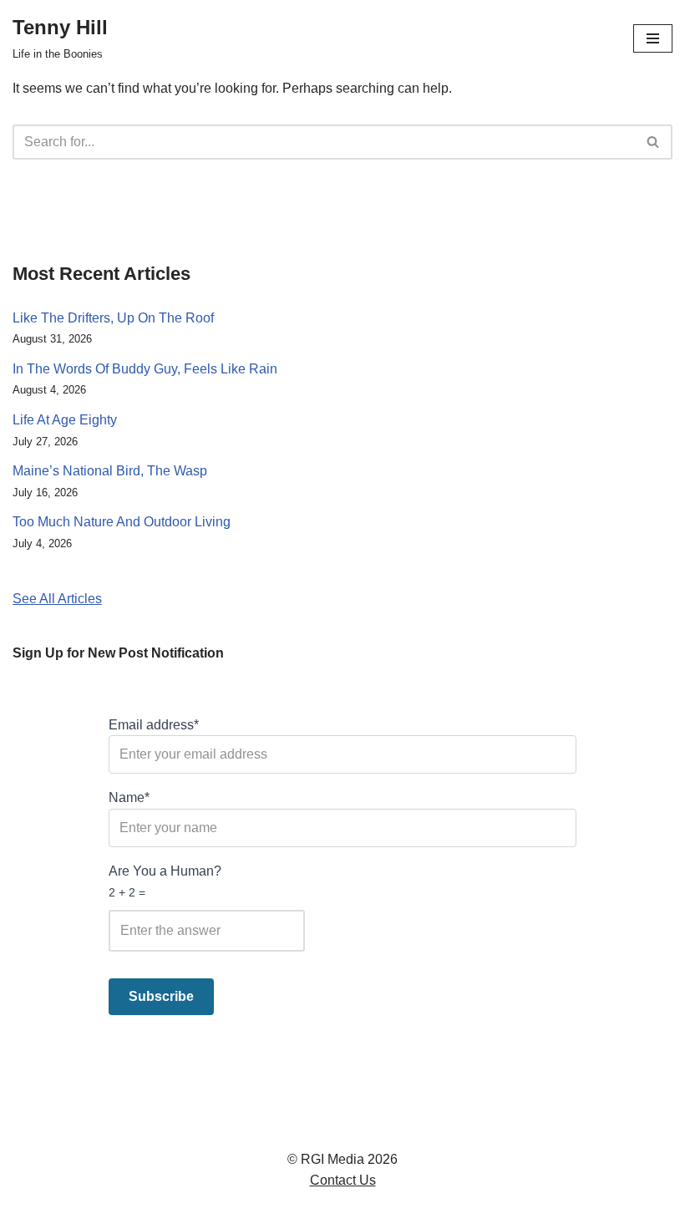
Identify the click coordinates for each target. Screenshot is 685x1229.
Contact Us (343, 1180)
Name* (129, 797)
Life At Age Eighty (65, 420)
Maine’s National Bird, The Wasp (110, 471)
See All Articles (57, 599)
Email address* (154, 725)
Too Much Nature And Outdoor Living (122, 522)
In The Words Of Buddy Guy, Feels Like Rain (145, 369)
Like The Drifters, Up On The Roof (113, 318)
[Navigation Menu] (652, 38)
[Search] (653, 142)
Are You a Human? (165, 881)
